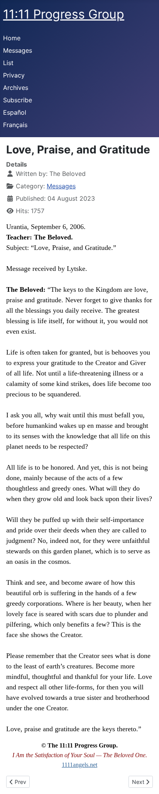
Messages (17, 50)
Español (14, 112)
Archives (15, 87)
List (8, 63)
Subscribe (17, 100)
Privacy (14, 75)
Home (11, 38)
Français (15, 125)
